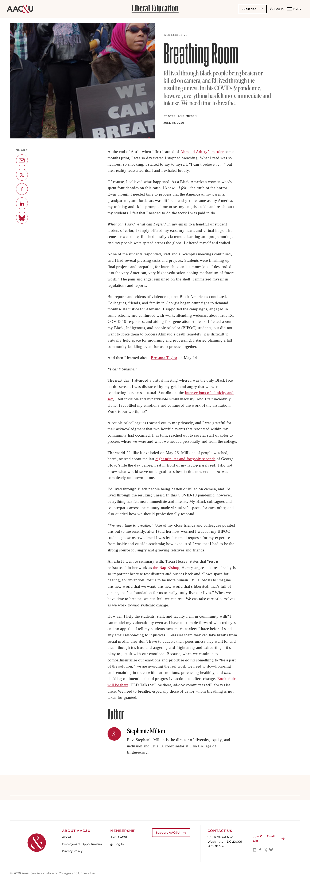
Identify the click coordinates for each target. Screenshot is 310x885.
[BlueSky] (270, 849)
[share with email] (22, 160)
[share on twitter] (22, 175)
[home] (20, 9)
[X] (265, 849)
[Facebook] (259, 849)
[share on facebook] (22, 189)
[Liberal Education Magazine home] (155, 8)
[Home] (36, 842)
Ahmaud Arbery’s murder (202, 151)
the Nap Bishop (166, 567)
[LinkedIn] (254, 849)
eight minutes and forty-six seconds (185, 459)
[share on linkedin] (22, 203)
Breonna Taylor (164, 357)
